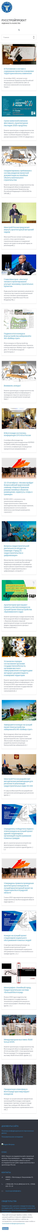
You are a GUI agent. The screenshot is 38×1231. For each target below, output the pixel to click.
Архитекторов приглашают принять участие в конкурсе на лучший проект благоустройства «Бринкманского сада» (18, 608)
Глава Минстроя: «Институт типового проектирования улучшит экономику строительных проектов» (18, 282)
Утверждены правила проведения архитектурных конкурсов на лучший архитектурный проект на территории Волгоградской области (19, 888)
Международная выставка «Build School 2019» (18, 1040)
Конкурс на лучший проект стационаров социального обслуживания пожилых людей (17, 937)
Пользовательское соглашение (12, 1137)
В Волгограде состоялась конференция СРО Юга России (17, 434)
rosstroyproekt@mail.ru (13, 1191)
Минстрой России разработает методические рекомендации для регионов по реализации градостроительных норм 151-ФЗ (18, 782)
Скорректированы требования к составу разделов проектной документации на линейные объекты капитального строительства (18, 175)
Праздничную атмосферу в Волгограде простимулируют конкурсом (16, 1091)
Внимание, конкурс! (12, 385)
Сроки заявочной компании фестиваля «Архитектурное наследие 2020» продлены (16, 123)
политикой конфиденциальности (13, 1223)
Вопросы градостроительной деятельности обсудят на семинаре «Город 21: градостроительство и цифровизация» (16, 550)
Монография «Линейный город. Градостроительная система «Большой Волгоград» (17, 989)
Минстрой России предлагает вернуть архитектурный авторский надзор (19, 229)
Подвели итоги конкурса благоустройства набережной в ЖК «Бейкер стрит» (17, 335)
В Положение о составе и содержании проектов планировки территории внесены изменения (19, 71)
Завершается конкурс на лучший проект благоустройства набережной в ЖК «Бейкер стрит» (18, 726)
